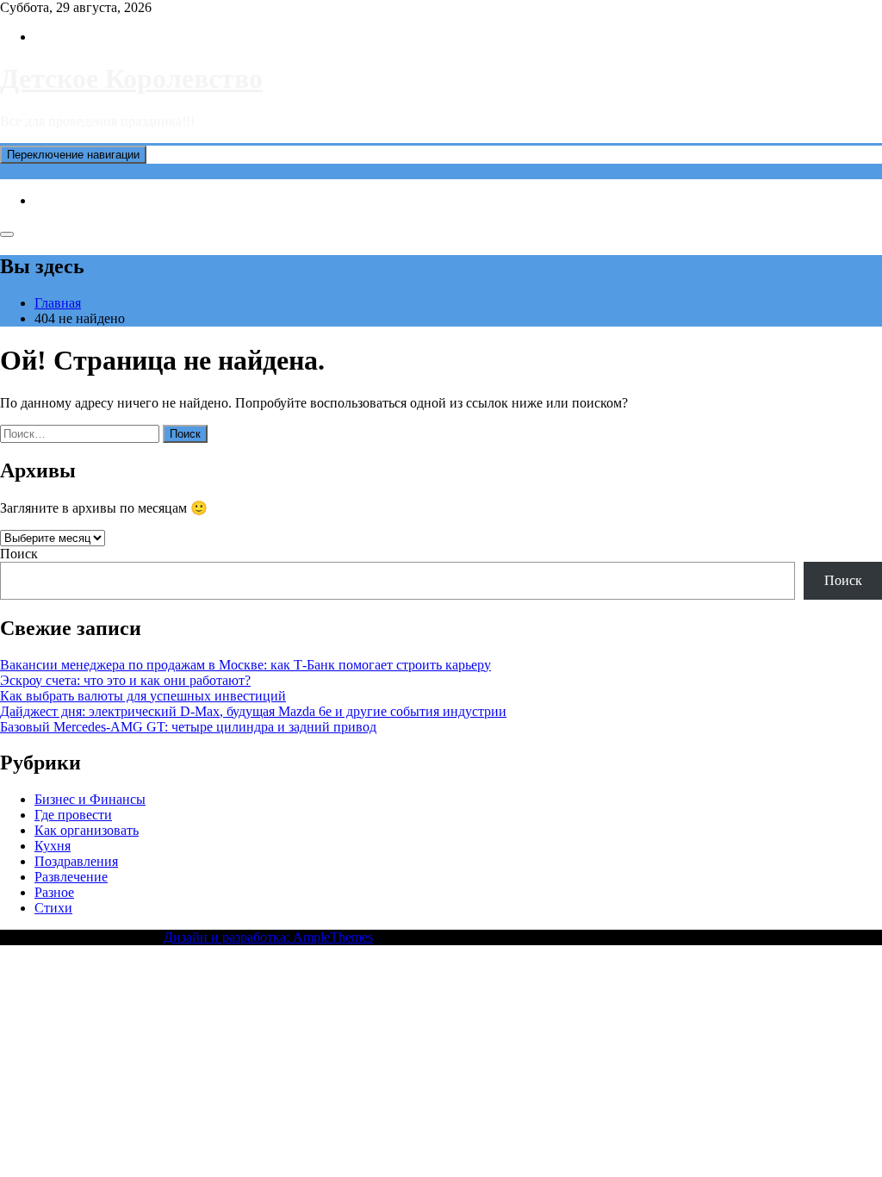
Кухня (52, 845)
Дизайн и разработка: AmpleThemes (268, 937)
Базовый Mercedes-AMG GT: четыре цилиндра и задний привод (188, 726)
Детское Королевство (131, 78)
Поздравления (76, 861)
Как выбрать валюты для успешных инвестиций (143, 695)
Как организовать (86, 830)
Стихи (53, 907)
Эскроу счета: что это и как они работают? (125, 680)
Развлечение (71, 876)
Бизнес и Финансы (90, 799)
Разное (54, 892)
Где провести (73, 814)
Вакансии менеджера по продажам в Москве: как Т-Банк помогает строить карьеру (245, 664)
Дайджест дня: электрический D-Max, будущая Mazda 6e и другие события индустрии (253, 711)
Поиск (19, 553)
